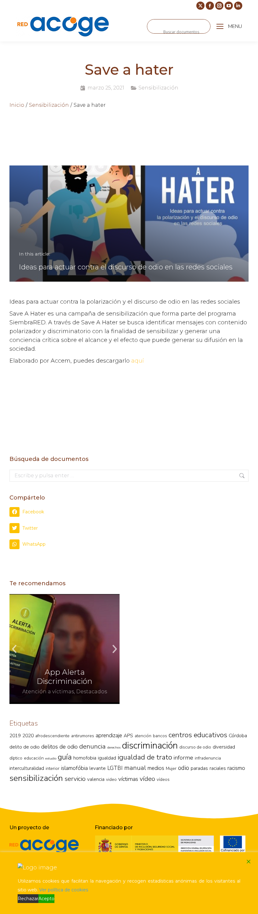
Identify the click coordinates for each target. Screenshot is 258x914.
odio (183, 768)
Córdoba (238, 735)
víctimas (128, 779)
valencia (95, 779)
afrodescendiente (52, 736)
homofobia (84, 757)
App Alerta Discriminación (64, 677)
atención (143, 736)
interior (52, 768)
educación (34, 758)
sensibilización (36, 778)
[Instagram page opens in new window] (219, 6)
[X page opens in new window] (200, 6)
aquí (137, 360)
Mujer (171, 768)
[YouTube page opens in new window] (229, 6)
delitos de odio (59, 746)
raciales (218, 768)
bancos (160, 736)
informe (183, 757)
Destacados (91, 692)
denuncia (92, 746)
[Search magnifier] (154, 26)
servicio (75, 779)
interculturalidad (26, 768)
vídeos (163, 779)
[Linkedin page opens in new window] (238, 6)
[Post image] (64, 649)
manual (135, 768)
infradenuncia (208, 758)
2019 (15, 735)
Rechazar (28, 898)
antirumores (82, 736)
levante (97, 768)
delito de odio (24, 747)
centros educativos (198, 735)
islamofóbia (74, 768)
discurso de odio (195, 747)
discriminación (150, 745)
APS (128, 735)
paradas (199, 768)
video (111, 779)
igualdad (107, 757)
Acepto (46, 898)
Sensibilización (158, 88)
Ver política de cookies (63, 890)
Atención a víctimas (48, 692)
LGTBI (115, 768)
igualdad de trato (145, 757)
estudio (50, 758)
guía (65, 757)
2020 (28, 735)
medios (156, 768)
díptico (15, 758)
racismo (236, 768)
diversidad (224, 747)
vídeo (147, 779)
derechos (114, 747)
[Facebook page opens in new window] (210, 6)
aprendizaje (109, 735)
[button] (129, 512)
